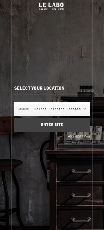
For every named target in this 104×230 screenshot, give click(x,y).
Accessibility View (79, 136)
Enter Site (52, 125)
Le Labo (52, 6)
